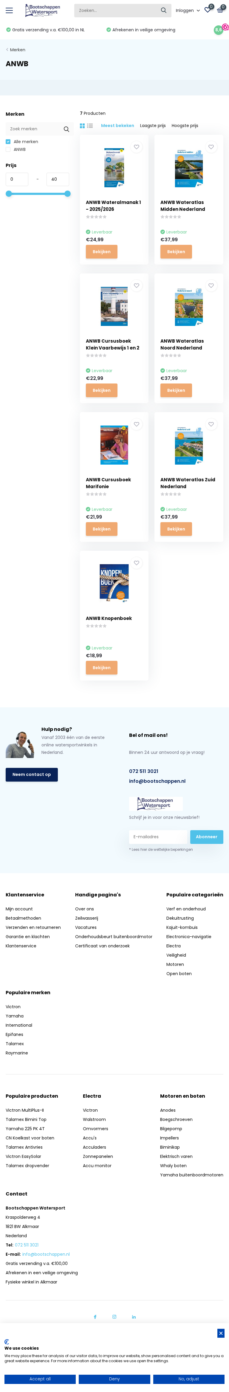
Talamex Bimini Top (26, 1119)
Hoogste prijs (185, 126)
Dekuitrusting (180, 918)
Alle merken (25, 142)
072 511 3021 (143, 771)
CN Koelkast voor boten (30, 1138)
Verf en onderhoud (186, 909)
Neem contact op (32, 774)
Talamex (15, 1044)
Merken (17, 50)
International (19, 1025)
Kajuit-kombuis (182, 927)
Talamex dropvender (27, 1166)
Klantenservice (21, 946)
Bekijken (102, 252)
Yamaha (15, 1016)
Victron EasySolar (23, 1156)
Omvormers (95, 1129)
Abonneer (206, 837)
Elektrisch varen (176, 1156)
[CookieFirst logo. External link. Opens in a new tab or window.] (6, 1342)
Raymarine (17, 1053)
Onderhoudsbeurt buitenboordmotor (113, 937)
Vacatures (86, 927)
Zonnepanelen (98, 1156)
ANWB (19, 149)
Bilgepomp (171, 1129)
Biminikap (170, 1147)
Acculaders (94, 1147)
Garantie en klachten (28, 937)
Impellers (169, 1138)
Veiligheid (176, 955)
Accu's (90, 1138)
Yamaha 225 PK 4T (25, 1129)
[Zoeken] (164, 10)
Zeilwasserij (86, 918)
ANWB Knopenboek (109, 618)
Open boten (179, 974)
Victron (13, 1007)
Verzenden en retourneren (33, 927)
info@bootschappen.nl (157, 781)
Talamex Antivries (24, 1147)
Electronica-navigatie (188, 937)
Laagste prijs (153, 126)
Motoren (175, 964)
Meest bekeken (117, 126)
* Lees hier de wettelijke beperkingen (161, 849)
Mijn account (19, 909)
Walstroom (94, 1119)
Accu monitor (97, 1166)
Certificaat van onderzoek (102, 946)
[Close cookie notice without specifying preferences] (221, 1333)
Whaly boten (173, 1166)
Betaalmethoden (23, 918)
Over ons (84, 909)
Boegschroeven (176, 1119)
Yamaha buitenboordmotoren (191, 1175)
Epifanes (14, 1034)
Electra (173, 946)
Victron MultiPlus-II (25, 1110)
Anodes (168, 1110)
